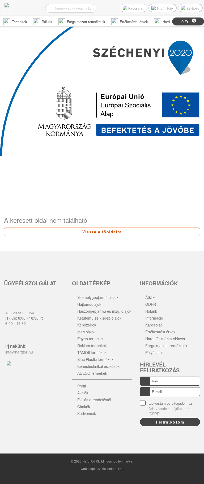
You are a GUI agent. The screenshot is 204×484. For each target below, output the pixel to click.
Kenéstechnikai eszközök (98, 366)
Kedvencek (86, 413)
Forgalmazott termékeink (166, 345)
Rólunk (151, 311)
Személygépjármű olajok (97, 297)
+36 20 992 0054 (19, 312)
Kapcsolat (153, 325)
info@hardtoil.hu (19, 352)
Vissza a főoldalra (102, 231)
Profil (81, 386)
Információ (154, 318)
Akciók (82, 392)
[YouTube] (90, 430)
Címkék (83, 406)
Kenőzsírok (86, 325)
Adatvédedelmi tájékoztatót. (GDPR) (170, 411)
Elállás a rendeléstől (94, 399)
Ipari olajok (86, 331)
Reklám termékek (92, 345)
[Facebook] (78, 430)
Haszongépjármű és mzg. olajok (104, 311)
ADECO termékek (92, 373)
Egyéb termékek (91, 338)
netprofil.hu (115, 468)
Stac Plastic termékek (95, 359)
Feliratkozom (170, 422)
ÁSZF (150, 297)
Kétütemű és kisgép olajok (99, 318)
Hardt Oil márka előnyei (165, 338)
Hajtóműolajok (89, 304)
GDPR (150, 304)
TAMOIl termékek (92, 352)
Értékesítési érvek (160, 331)
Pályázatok (154, 352)
